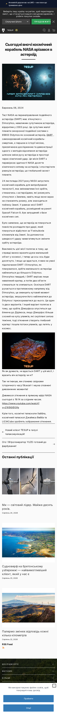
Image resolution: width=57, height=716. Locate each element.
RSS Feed (7, 644)
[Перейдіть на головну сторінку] (12, 30)
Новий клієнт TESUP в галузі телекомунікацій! (21, 432)
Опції (28, 708)
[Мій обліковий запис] (48, 30)
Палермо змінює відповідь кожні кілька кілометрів (25, 633)
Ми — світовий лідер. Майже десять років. (27, 506)
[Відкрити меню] (3, 30)
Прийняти (28, 698)
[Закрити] (54, 685)
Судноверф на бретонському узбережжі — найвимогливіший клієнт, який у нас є (24, 570)
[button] (28, 350)
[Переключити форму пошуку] (44, 30)
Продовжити (42, 22)
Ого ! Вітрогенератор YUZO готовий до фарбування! (24, 444)
